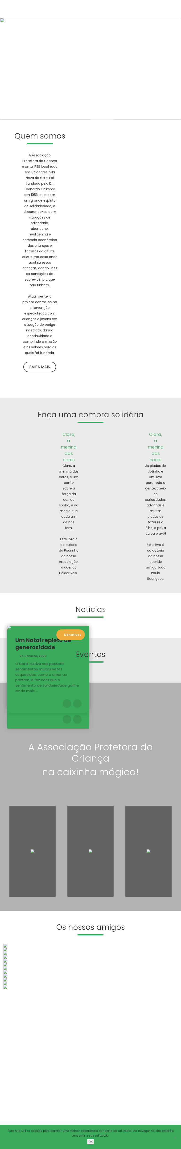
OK (90, 1142)
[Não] (175, 1137)
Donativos (72, 634)
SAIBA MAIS (22, 91)
